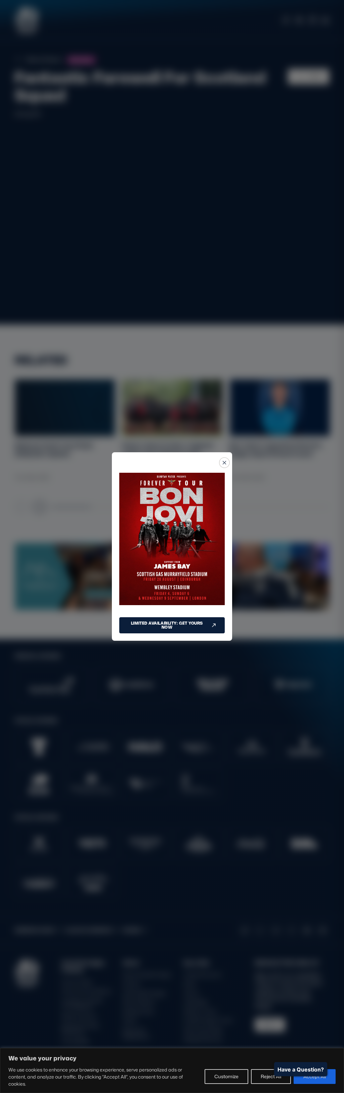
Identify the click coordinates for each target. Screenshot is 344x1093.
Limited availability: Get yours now (167, 625)
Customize (226, 1076)
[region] (172, 1070)
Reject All (271, 1076)
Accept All (314, 1076)
